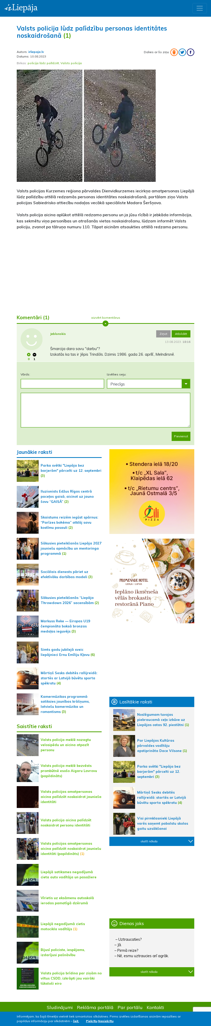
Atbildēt (181, 334)
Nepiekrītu (105, 1021)
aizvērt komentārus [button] (105, 317)
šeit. (76, 1021)
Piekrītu (91, 1021)
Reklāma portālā (95, 1007)
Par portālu (130, 1007)
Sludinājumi (60, 1007)
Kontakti (155, 1007)
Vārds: (25, 374)
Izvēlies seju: (116, 374)
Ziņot (163, 334)
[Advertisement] (105, 270)
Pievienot (181, 436)
